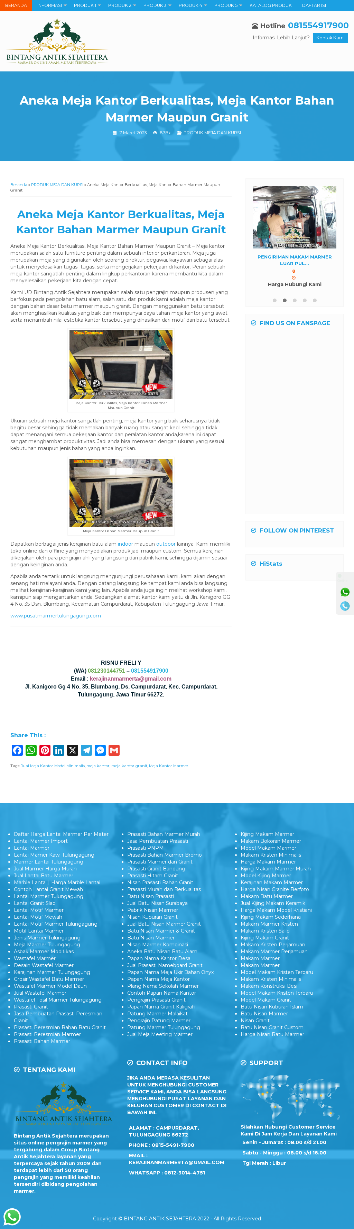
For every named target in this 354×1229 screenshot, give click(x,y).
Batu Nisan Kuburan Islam (272, 1007)
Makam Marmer (260, 958)
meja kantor (98, 765)
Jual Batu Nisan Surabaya (157, 903)
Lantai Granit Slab (35, 903)
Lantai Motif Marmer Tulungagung (55, 924)
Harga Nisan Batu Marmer (272, 1034)
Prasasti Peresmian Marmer (47, 1034)
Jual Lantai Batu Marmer (43, 875)
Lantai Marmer (31, 848)
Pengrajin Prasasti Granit (156, 1000)
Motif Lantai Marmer (39, 931)
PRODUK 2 (119, 5)
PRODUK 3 (155, 5)
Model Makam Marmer (268, 848)
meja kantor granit (129, 765)
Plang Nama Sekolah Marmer (163, 986)
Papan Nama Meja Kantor (158, 979)
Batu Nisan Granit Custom (272, 1027)
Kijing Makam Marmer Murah (276, 869)
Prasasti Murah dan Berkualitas (164, 889)
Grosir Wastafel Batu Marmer (49, 979)
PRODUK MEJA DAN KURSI (212, 132)
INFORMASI (49, 5)
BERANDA (16, 5)
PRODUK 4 (190, 5)
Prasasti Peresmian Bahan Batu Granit (60, 1027)
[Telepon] (345, 606)
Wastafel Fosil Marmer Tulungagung (58, 1000)
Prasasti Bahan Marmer (42, 1041)
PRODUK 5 (225, 5)
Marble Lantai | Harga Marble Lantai (57, 882)
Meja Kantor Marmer (168, 765)
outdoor (166, 544)
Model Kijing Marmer (266, 875)
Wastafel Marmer (35, 958)
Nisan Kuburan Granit (152, 917)
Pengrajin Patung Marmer (158, 1020)
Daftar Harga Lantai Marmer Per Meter (61, 834)
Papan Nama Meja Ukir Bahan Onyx (170, 972)
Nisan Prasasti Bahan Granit (160, 882)
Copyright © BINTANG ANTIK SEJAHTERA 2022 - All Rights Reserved (177, 1219)
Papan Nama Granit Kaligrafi (161, 1007)
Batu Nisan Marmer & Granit (161, 931)
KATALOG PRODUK (271, 5)
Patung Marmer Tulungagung (163, 1027)
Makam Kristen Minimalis (271, 855)
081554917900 (318, 25)
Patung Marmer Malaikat (157, 1014)
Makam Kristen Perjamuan (273, 945)
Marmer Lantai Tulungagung (48, 862)
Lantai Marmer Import (41, 841)
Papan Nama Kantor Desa (158, 958)
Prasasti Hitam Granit (152, 875)
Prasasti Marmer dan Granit (160, 862)
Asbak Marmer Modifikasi (44, 951)
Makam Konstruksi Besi (269, 986)
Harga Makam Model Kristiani (276, 910)
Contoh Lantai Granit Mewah (48, 889)
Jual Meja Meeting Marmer (160, 1034)
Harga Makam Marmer (268, 862)
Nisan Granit (255, 1020)
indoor (125, 544)
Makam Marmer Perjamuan (274, 951)
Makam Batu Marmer (267, 896)
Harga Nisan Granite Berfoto (275, 889)
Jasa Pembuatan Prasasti (157, 841)
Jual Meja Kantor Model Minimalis (53, 765)
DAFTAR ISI (314, 5)
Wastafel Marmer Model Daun (50, 986)
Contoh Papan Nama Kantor (161, 993)
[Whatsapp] (345, 592)
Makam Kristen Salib (265, 931)
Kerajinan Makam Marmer (272, 882)
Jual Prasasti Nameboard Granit (165, 965)
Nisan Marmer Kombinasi (157, 945)
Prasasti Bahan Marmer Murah (163, 834)
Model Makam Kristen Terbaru (277, 972)
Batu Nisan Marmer (151, 938)
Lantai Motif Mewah (38, 917)
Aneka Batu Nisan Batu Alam (162, 951)
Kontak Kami (330, 37)
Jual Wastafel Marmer (40, 993)
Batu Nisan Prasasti (150, 896)
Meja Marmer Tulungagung (47, 945)
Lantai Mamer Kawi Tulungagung (54, 855)
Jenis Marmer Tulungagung (47, 938)
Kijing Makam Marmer (267, 834)
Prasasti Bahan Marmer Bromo (164, 855)
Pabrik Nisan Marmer (152, 910)
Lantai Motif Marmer (39, 910)
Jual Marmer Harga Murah (45, 869)
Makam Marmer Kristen (269, 924)
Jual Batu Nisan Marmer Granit (164, 924)
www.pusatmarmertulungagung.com (55, 616)
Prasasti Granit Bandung (156, 869)
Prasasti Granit (31, 1007)
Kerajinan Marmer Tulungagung (52, 972)
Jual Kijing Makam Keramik (273, 903)
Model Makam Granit (266, 1000)
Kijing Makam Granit (265, 938)
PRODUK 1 (85, 5)
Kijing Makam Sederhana (271, 917)
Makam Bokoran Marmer (271, 841)
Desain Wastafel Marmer (44, 965)
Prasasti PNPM (145, 848)
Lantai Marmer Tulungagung (48, 896)
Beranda (18, 184)
